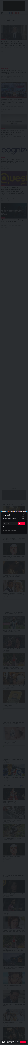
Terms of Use (9, 1042)
